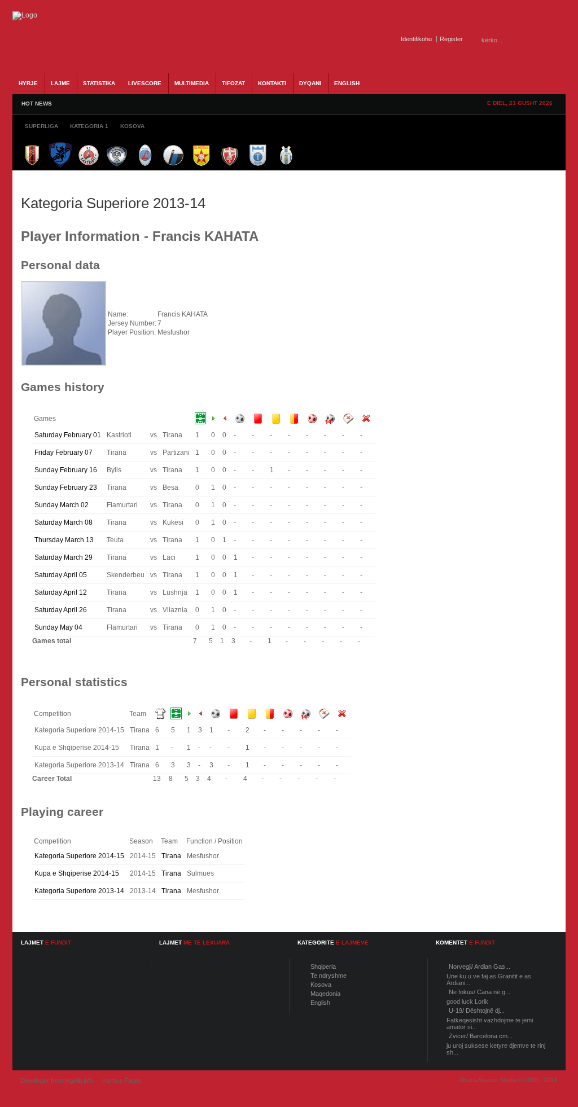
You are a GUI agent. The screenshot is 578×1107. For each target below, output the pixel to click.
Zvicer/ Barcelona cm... (481, 1036)
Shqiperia (323, 966)
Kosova (320, 984)
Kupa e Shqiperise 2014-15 (76, 873)
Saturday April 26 (60, 610)
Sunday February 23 (65, 487)
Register (451, 39)
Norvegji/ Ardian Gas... (479, 966)
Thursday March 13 (64, 540)
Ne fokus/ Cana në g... (479, 992)
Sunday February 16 (65, 470)
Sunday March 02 (61, 505)
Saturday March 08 (63, 522)
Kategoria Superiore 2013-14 (79, 891)
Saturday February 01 (67, 435)
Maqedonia (325, 993)
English (320, 1002)
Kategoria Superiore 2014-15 (79, 856)
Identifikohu (416, 39)
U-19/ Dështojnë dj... (477, 1010)
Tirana (171, 856)
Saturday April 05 (60, 575)
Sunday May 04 (58, 627)
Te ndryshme (328, 975)
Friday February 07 (63, 452)
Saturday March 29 (63, 557)
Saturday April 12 (60, 592)
